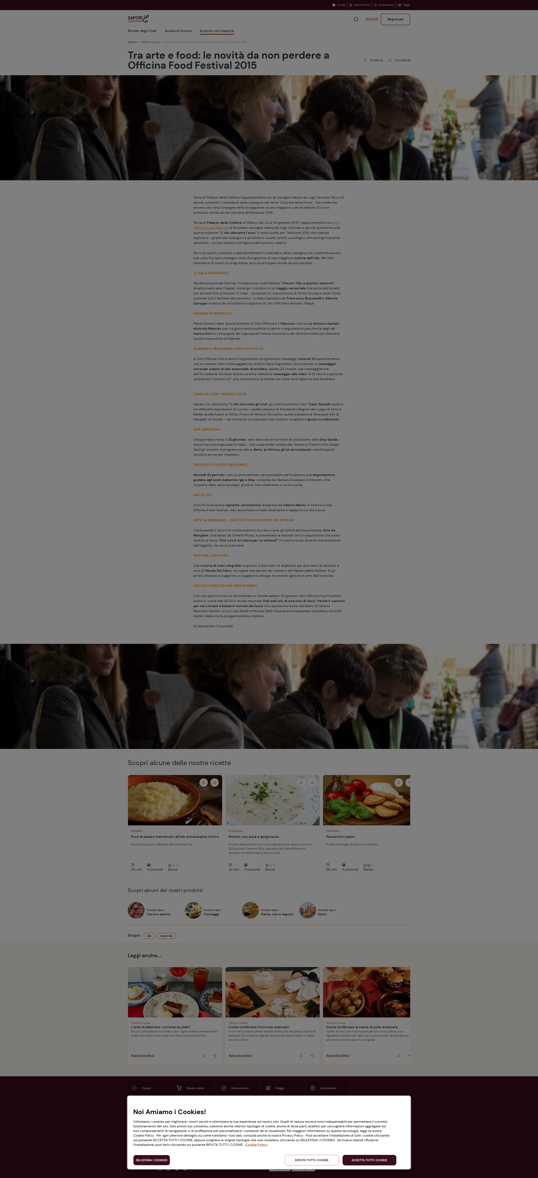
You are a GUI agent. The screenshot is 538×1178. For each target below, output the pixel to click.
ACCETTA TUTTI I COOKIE (369, 1160)
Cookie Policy (256, 1144)
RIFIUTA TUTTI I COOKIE (311, 1160)
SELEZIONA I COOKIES (151, 1160)
